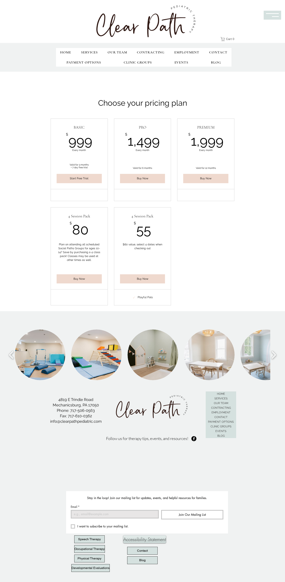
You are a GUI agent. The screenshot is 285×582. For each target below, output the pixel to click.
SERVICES (221, 398)
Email (75, 506)
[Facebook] (193, 438)
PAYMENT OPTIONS (221, 421)
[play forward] (273, 355)
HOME (221, 393)
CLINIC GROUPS (221, 426)
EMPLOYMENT (221, 412)
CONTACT (221, 417)
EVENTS (220, 431)
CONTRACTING (221, 407)
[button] (229, 39)
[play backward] (11, 355)
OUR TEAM (221, 403)
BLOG (221, 435)
